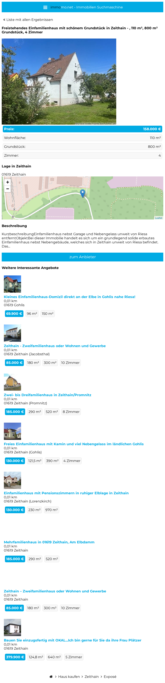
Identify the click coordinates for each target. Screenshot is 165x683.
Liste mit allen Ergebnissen (29, 20)
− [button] (7, 189)
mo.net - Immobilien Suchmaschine (86, 7)
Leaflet (158, 217)
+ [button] (7, 182)
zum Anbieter (82, 257)
